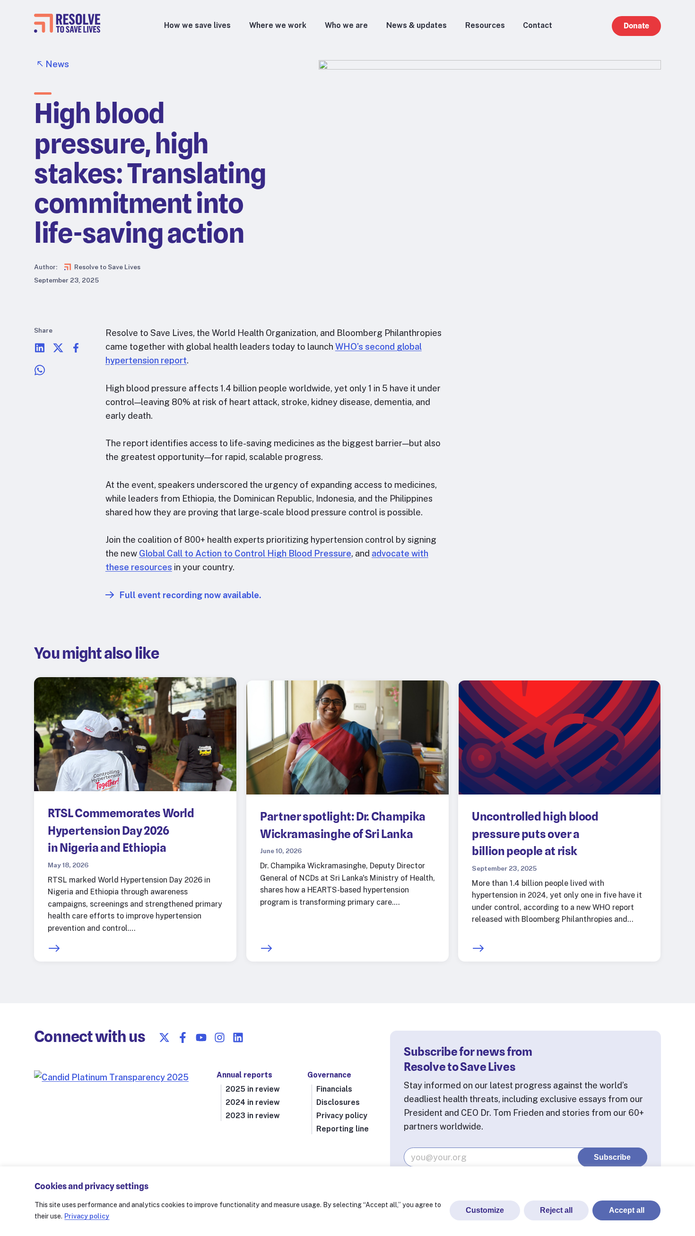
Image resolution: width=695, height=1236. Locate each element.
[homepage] (67, 30)
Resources (485, 25)
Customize (485, 1210)
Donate (636, 25)
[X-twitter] (164, 1037)
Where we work (277, 25)
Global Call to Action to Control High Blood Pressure (245, 553)
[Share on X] (58, 350)
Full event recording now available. (190, 595)
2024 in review (253, 1102)
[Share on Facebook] (76, 350)
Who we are (346, 25)
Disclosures (338, 1102)
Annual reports (244, 1074)
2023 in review (253, 1115)
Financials (334, 1089)
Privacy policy (86, 1216)
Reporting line (342, 1128)
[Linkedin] (238, 1037)
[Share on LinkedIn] (39, 350)
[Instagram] (219, 1037)
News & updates (416, 25)
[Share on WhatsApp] (39, 373)
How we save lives (197, 25)
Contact (537, 25)
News (57, 64)
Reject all (556, 1210)
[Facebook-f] (182, 1037)
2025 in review (253, 1089)
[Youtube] (201, 1037)
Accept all (626, 1210)
